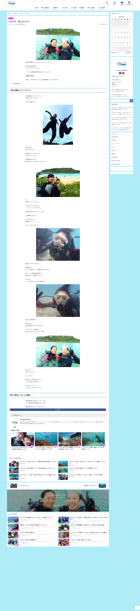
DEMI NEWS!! (114, 136)
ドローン (113, 147)
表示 (19, 83)
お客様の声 (114, 140)
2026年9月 (128, 52)
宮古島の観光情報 (115, 164)
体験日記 (11, 18)
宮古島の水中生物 (115, 160)
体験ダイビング (115, 150)
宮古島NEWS (114, 157)
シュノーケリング (115, 143)
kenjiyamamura (104, 24)
